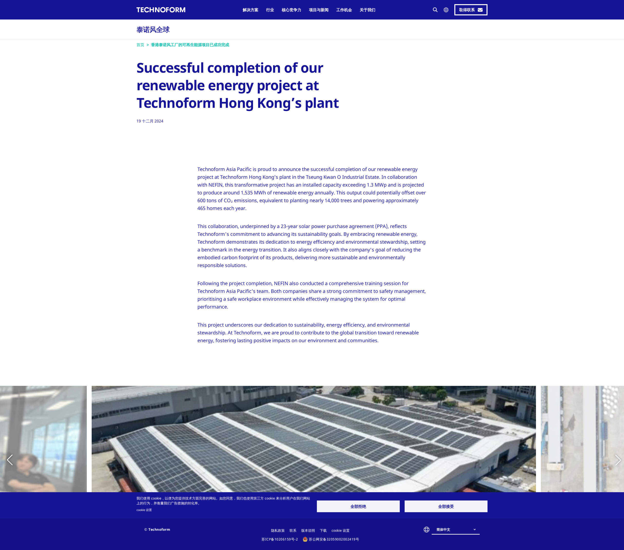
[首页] (160, 9)
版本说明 (308, 530)
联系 (293, 530)
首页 (140, 44)
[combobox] (458, 529)
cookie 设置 (144, 510)
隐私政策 (278, 530)
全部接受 (446, 506)
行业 (270, 9)
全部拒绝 (358, 506)
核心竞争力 (291, 9)
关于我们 (367, 9)
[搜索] (435, 9)
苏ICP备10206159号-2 (280, 539)
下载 (323, 530)
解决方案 (250, 9)
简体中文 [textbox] (443, 529)
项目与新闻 (319, 9)
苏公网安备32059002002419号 (334, 539)
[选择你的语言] (446, 9)
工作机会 (344, 9)
